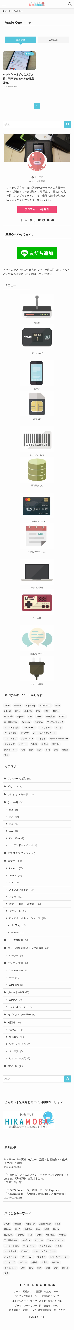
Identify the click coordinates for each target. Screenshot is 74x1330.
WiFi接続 (50, 716)
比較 (23, 749)
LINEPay (28, 711)
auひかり (16, 1030)
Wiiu (13, 831)
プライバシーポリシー (26, 1305)
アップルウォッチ (55, 722)
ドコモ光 (25, 733)
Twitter (39, 716)
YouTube (26, 722)
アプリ (15, 896)
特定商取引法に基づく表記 (51, 1310)
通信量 (65, 749)
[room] (34, 220)
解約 (48, 749)
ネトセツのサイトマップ (24, 1301)
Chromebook (18, 970)
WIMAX (62, 716)
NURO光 (8, 716)
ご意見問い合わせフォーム (47, 1291)
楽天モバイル (10, 749)
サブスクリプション (21, 853)
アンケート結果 (11, 727)
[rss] (49, 1285)
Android (16, 868)
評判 (56, 749)
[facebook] (21, 220)
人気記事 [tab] (53, 40)
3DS (13, 809)
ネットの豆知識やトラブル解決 (28, 947)
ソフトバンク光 (19, 1044)
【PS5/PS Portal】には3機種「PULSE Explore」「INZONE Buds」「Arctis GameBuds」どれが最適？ (35, 1194)
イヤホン (15, 786)
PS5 (13, 824)
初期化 (44, 744)
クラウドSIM (45, 727)
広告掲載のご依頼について (22, 1310)
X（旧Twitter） (11, 722)
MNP (46, 711)
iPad (57, 705)
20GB (7, 705)
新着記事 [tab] (20, 40)
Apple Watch (45, 705)
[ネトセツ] (37, 4)
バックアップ (10, 738)
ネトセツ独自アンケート (44, 733)
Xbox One (16, 838)
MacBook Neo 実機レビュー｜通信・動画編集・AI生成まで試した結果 (35, 1163)
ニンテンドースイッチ (23, 845)
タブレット (17, 911)
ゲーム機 (15, 802)
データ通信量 (10, 733)
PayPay (20, 716)
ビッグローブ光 (19, 1058)
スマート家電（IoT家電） (25, 904)
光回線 (34, 744)
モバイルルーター (20, 1006)
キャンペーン (29, 727)
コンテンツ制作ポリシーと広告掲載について (37, 1296)
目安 (31, 749)
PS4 (30, 716)
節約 (39, 749)
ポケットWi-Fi (18, 992)
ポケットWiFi (27, 738)
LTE (14, 882)
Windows (16, 984)
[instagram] (30, 220)
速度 (6, 755)
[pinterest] (43, 220)
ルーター (16, 955)
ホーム (17, 1291)
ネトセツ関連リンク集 (50, 1301)
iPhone (7, 711)
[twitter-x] (26, 220)
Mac (38, 711)
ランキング (9, 744)
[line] (39, 220)
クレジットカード (21, 794)
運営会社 (27, 1291)
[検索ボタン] (70, 4)
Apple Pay (30, 705)
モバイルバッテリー (59, 738)
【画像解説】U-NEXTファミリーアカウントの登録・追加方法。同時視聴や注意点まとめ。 (36, 1178)
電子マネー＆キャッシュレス (27, 918)
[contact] (52, 220)
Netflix (56, 711)
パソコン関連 (18, 962)
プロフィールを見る (37, 209)
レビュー (23, 744)
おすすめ (39, 722)
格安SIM (56, 744)
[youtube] (48, 220)
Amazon (18, 705)
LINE (17, 711)
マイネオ (41, 738)
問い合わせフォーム (49, 1305)
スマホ (58, 727)
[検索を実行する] (67, 124)
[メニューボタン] (4, 4)
